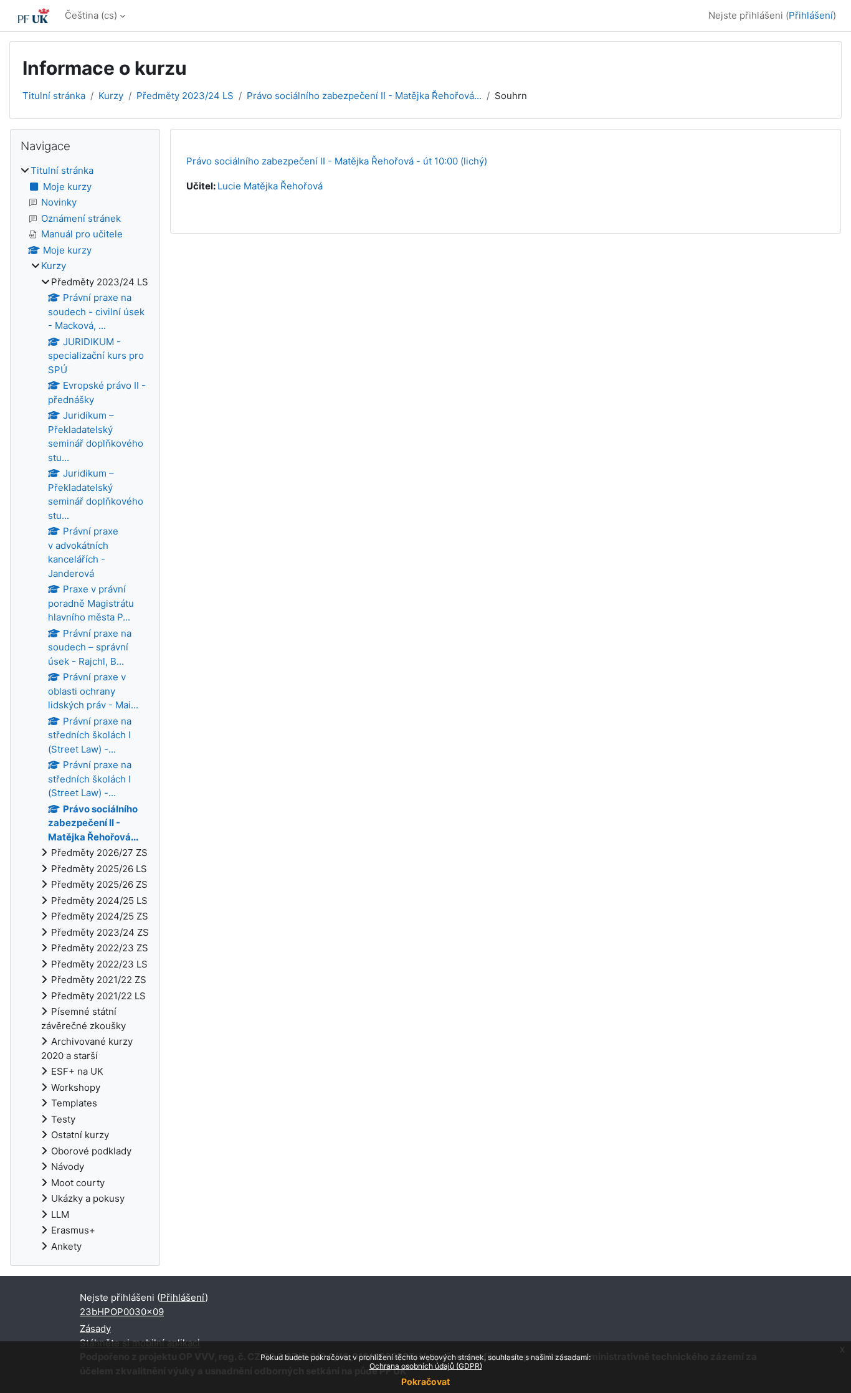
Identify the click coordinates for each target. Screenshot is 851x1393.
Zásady (95, 1328)
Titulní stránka (53, 96)
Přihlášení (811, 15)
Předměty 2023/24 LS (185, 96)
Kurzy (110, 96)
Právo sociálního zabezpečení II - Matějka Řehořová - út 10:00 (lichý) (336, 161)
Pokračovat (425, 1381)
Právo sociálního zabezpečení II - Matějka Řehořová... (364, 96)
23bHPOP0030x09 (122, 1312)
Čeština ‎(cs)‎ (91, 15)
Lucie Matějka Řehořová (270, 186)
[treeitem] (85, 708)
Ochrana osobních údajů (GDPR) (425, 1366)
